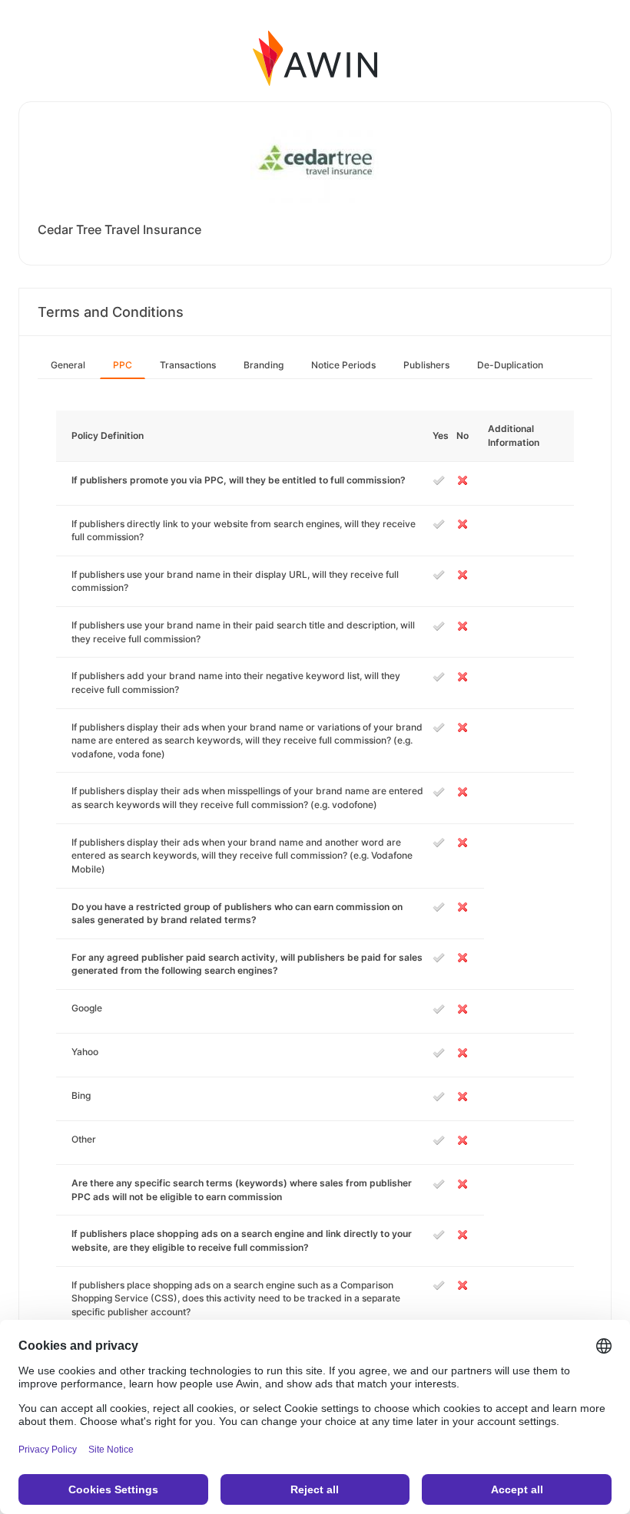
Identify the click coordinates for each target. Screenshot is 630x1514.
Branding (264, 365)
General (68, 365)
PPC (122, 365)
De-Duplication (510, 365)
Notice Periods (343, 365)
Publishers (426, 365)
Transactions (188, 365)
